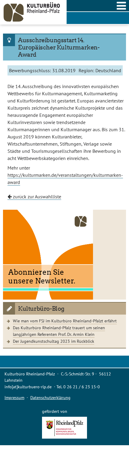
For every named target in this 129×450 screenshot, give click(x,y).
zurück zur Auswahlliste (36, 197)
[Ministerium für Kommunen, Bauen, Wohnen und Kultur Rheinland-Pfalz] (64, 437)
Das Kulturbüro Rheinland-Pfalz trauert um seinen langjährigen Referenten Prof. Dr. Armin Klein (59, 331)
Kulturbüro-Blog (41, 308)
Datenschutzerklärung (50, 397)
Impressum (14, 397)
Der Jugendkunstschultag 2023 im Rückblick (53, 341)
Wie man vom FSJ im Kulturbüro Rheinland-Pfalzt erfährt (65, 321)
